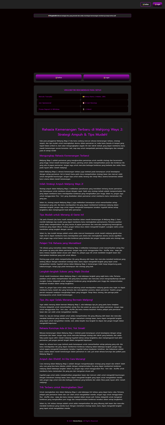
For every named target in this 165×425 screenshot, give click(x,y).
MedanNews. (77, 421)
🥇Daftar (145, 4)
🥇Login (157, 4)
